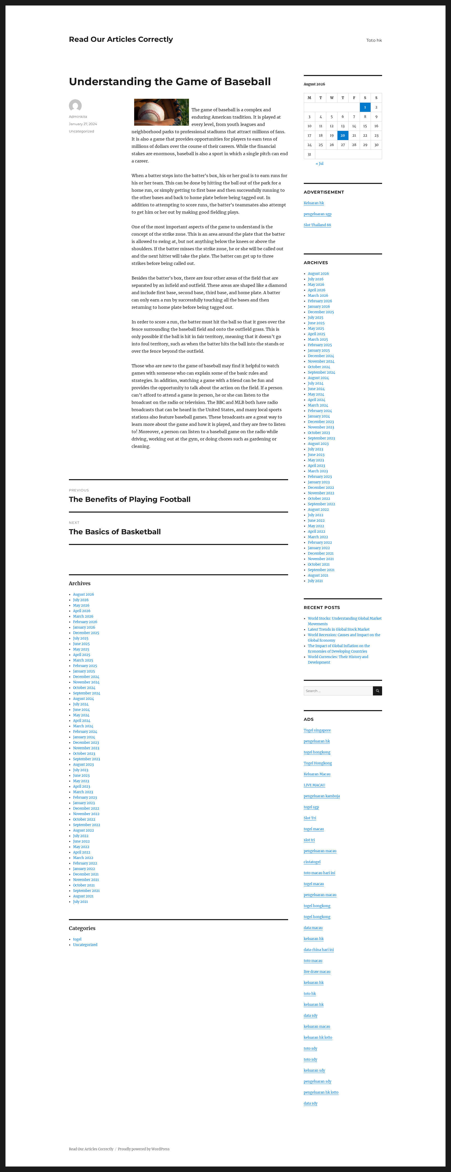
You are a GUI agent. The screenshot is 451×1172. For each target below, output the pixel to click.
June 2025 (81, 644)
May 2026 (81, 605)
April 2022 (81, 852)
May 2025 (81, 649)
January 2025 (84, 671)
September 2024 (86, 693)
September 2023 (86, 759)
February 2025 (85, 666)
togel (77, 939)
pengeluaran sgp (317, 214)
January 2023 (84, 803)
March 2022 (83, 858)
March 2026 (83, 616)
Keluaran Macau (317, 774)
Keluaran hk (314, 203)
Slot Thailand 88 (317, 225)
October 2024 (84, 688)
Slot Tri (310, 818)
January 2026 (84, 627)
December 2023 (86, 742)
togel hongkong (317, 752)
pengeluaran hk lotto (321, 1092)
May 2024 (81, 715)
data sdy (310, 1103)
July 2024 (80, 704)
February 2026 (85, 622)
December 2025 (86, 633)
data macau (313, 928)
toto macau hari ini (319, 873)
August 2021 (83, 896)
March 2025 (83, 660)
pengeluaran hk (317, 741)
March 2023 (83, 792)
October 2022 (84, 819)
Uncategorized (81, 131)
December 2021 (86, 874)
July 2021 (80, 902)
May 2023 (81, 781)
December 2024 (86, 677)
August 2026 (83, 594)
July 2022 (80, 836)
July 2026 (81, 600)
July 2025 (80, 638)
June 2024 (81, 709)
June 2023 (81, 775)
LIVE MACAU (314, 785)
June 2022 (81, 841)
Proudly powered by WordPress (144, 1149)
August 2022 (83, 830)
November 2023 (86, 748)
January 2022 (84, 869)
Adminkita (78, 116)
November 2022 (86, 814)
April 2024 (81, 720)
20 (343, 135)
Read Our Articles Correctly (121, 39)
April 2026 (82, 611)
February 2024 (85, 731)
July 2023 (80, 770)
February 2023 (85, 797)
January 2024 (84, 737)
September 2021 (86, 891)
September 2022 (86, 825)
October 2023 (84, 753)
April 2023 (81, 786)
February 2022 (85, 863)
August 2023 (83, 764)
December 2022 (86, 808)
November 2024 (86, 682)
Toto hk (374, 40)
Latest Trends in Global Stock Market (339, 629)
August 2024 (83, 699)
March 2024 (83, 726)
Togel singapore (317, 730)
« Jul (319, 163)
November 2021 (86, 880)
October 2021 (84, 885)
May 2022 (81, 847)
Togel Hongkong (318, 763)
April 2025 (81, 655)
